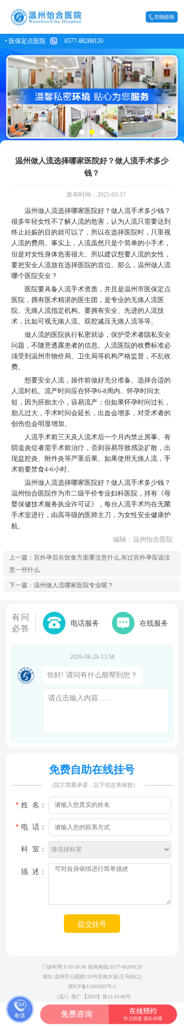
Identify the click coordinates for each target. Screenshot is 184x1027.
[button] (81, 132)
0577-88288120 (83, 41)
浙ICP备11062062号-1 (92, 986)
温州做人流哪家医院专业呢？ (73, 585)
